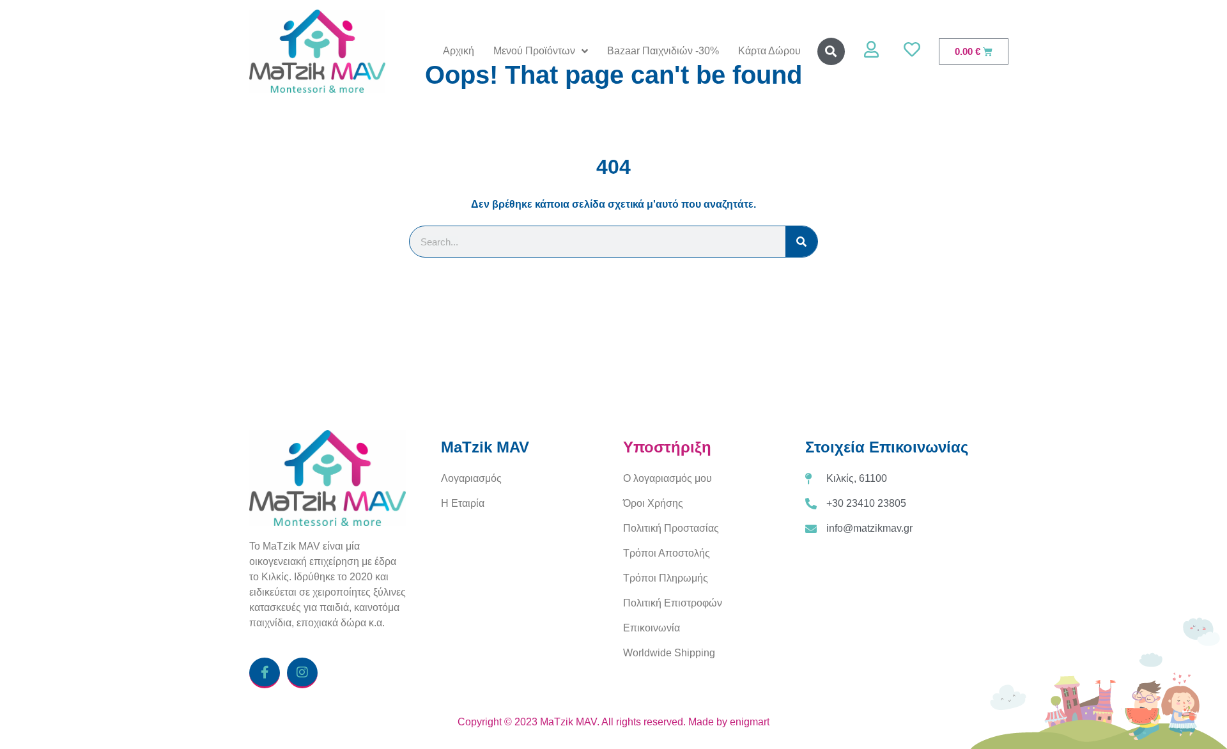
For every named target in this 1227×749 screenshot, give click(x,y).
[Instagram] (302, 673)
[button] (831, 51)
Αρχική (458, 50)
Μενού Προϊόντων (534, 50)
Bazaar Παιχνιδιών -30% (663, 50)
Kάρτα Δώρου (769, 50)
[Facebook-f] (264, 673)
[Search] (801, 241)
